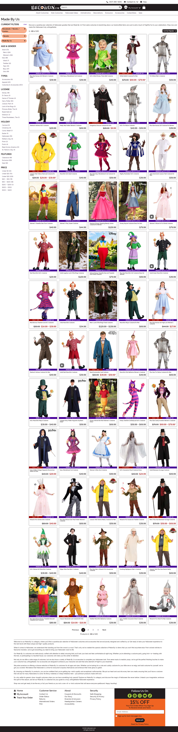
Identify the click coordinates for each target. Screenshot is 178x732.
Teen (4, 66)
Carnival (5, 125)
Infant (5, 61)
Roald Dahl (5, 112)
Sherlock (5, 115)
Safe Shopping (95, 694)
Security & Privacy (97, 697)
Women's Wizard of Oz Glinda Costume (161, 223)
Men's (5, 52)
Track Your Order (25, 697)
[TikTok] (150, 696)
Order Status (44, 697)
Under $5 (5, 171)
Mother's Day (6, 139)
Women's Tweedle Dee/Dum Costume (41, 223)
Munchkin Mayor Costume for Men (129, 322)
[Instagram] (140, 696)
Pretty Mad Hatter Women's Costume (70, 125)
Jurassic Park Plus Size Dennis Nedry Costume (160, 570)
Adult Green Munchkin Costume (159, 273)
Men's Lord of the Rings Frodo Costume (101, 322)
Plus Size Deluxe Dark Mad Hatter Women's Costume (72, 520)
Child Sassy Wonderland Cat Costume (71, 76)
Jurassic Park (6, 104)
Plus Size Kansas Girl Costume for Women (162, 125)
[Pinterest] (135, 696)
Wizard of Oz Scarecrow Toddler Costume (132, 519)
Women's (6, 55)
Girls (4, 71)
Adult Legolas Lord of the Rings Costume (72, 273)
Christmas (5, 128)
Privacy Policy (95, 699)
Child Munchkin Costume (67, 322)
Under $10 (5, 174)
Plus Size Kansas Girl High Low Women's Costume (161, 323)
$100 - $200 (6, 184)
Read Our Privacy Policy (140, 724)
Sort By (168, 31)
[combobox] (89, 7)
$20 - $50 (6, 179)
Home (20, 690)
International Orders (47, 701)
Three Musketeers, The (10, 117)
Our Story (68, 697)
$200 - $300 (7, 187)
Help (145, 2)
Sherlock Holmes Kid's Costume (39, 125)
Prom (4, 141)
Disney (4, 93)
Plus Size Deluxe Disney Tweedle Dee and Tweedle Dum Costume (42, 619)
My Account (22, 694)
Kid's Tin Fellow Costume (127, 125)
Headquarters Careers (73, 701)
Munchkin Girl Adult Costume (68, 174)
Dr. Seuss (5, 95)
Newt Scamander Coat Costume (99, 372)
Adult (4, 50)
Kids (3, 58)
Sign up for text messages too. (130, 716)
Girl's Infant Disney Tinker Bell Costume (101, 76)
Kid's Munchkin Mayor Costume (39, 420)
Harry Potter (6, 101)
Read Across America (9, 147)
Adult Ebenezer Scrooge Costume (159, 470)
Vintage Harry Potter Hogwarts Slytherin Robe (71, 421)
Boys (4, 69)
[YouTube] (145, 696)
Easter (4, 133)
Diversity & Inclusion (72, 699)
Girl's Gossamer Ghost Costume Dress (131, 470)
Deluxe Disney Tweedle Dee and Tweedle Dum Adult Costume (102, 273)
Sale (3, 163)
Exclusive (5, 160)
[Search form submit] (120, 7)
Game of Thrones (8, 98)
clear (25, 24)
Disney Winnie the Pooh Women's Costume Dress (102, 421)
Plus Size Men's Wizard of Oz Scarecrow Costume (101, 570)
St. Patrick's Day (7, 150)
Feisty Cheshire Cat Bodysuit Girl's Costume (132, 420)
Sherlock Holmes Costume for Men (40, 372)
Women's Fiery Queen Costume (69, 223)
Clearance (5, 158)
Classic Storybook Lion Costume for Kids (71, 619)
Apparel (4, 82)
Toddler (5, 63)
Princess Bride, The (8, 109)
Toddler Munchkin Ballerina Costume (100, 619)
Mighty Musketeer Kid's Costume (129, 174)
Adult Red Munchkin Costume (68, 372)
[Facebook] (130, 696)
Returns (42, 699)
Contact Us (131, 2)
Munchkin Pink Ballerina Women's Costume (132, 372)
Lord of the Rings (8, 106)
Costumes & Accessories (10, 85)
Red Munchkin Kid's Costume (38, 273)
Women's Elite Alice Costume (98, 470)
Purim (4, 144)
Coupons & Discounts (73, 694)
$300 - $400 (7, 190)
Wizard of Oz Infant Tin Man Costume (160, 619)
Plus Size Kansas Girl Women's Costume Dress (41, 76)
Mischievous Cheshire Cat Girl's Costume (42, 322)
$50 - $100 (6, 182)
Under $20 (5, 176)
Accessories (6, 79)
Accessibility (69, 704)
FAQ (40, 704)
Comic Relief (6, 131)
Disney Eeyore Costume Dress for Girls (131, 223)
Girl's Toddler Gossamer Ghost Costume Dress (131, 619)
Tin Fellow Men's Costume (157, 76)
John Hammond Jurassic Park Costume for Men (162, 174)
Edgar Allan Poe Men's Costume (69, 569)
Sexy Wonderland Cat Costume (69, 470)
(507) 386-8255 (115, 2)
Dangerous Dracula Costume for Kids (100, 125)
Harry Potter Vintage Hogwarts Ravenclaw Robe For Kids (42, 470)
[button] (132, 7)
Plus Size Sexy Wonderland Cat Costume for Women (102, 174)
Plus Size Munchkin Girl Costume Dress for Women (132, 273)
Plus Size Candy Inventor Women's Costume (162, 420)
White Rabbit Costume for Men (129, 76)
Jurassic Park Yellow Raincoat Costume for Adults (42, 174)
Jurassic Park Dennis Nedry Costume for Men (103, 519)
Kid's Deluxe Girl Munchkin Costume (40, 569)
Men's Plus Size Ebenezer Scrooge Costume (162, 519)
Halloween (5, 136)
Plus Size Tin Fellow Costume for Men (160, 372)
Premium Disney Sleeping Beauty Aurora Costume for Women (101, 224)
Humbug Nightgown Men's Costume (130, 569)
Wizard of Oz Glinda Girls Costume (40, 519)
